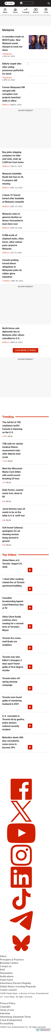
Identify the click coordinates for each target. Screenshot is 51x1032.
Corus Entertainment (11, 1020)
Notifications (6, 976)
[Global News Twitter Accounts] (21, 821)
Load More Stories (25, 351)
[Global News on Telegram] (21, 931)
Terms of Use (7, 1010)
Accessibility (7, 1023)
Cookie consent (8, 990)
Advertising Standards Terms (15, 1016)
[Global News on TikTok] (21, 909)
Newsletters (6, 973)
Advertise (5, 1013)
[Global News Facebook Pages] (21, 799)
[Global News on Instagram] (21, 865)
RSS (2, 969)
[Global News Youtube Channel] (21, 843)
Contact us (5, 966)
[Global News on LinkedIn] (21, 887)
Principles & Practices (12, 959)
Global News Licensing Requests (18, 986)
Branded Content (9, 963)
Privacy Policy (7, 1003)
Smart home (6, 979)
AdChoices (45, 1030)
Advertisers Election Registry (15, 983)
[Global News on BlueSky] (21, 953)
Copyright (5, 1006)
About (3, 956)
